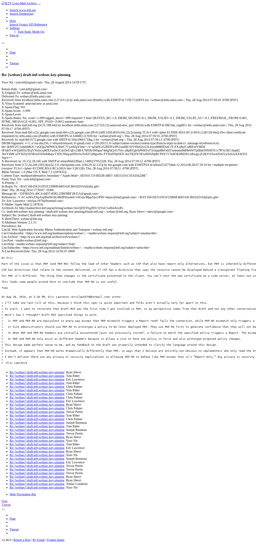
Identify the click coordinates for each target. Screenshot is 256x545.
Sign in (14, 35)
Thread (14, 63)
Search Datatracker (22, 13)
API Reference (37, 24)
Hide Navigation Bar (23, 494)
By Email (39, 540)
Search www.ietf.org (23, 10)
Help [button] (13, 21)
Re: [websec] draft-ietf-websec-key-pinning (37, 372)
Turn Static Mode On (31, 31)
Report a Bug (21, 540)
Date (13, 52)
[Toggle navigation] (39, 4)
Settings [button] (15, 28)
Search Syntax (19, 24)
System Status (55, 540)
